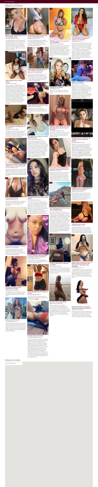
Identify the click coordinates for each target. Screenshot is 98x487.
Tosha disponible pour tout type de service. (38, 292)
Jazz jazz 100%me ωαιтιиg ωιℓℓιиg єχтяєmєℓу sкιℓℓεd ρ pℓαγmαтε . (37, 256)
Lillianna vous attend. (78, 82)
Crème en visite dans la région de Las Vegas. (59, 263)
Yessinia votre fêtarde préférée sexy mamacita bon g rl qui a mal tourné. (16, 165)
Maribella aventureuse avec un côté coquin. (38, 197)
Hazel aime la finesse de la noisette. (16, 246)
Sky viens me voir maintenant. (58, 302)
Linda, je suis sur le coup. (13, 320)
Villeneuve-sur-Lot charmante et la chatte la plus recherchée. (81, 189)
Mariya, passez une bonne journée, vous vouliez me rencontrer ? (37, 70)
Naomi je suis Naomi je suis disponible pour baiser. (13, 287)
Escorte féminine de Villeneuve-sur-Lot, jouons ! (16, 127)
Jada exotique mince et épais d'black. (14, 81)
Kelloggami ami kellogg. (56, 87)
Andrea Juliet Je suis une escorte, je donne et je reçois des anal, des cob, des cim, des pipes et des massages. (82, 264)
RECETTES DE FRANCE (10, 1)
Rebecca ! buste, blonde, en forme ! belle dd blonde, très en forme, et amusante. (60, 128)
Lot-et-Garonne (16, 3)
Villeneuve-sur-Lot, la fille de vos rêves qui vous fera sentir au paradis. (81, 139)
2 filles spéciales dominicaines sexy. (38, 105)
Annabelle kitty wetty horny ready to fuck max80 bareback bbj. (37, 36)
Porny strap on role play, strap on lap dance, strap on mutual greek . (59, 168)
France (10, 3)
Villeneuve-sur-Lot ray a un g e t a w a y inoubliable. (59, 41)
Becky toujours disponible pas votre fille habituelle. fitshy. (16, 36)
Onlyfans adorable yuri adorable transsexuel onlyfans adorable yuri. (82, 307)
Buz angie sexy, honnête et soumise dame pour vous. (38, 137)
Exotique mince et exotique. (35, 335)
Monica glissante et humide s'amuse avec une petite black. (60, 208)
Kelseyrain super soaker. (79, 224)
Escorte (6, 3)
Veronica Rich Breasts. (12, 198)
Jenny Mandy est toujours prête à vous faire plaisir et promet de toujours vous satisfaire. (81, 38)
